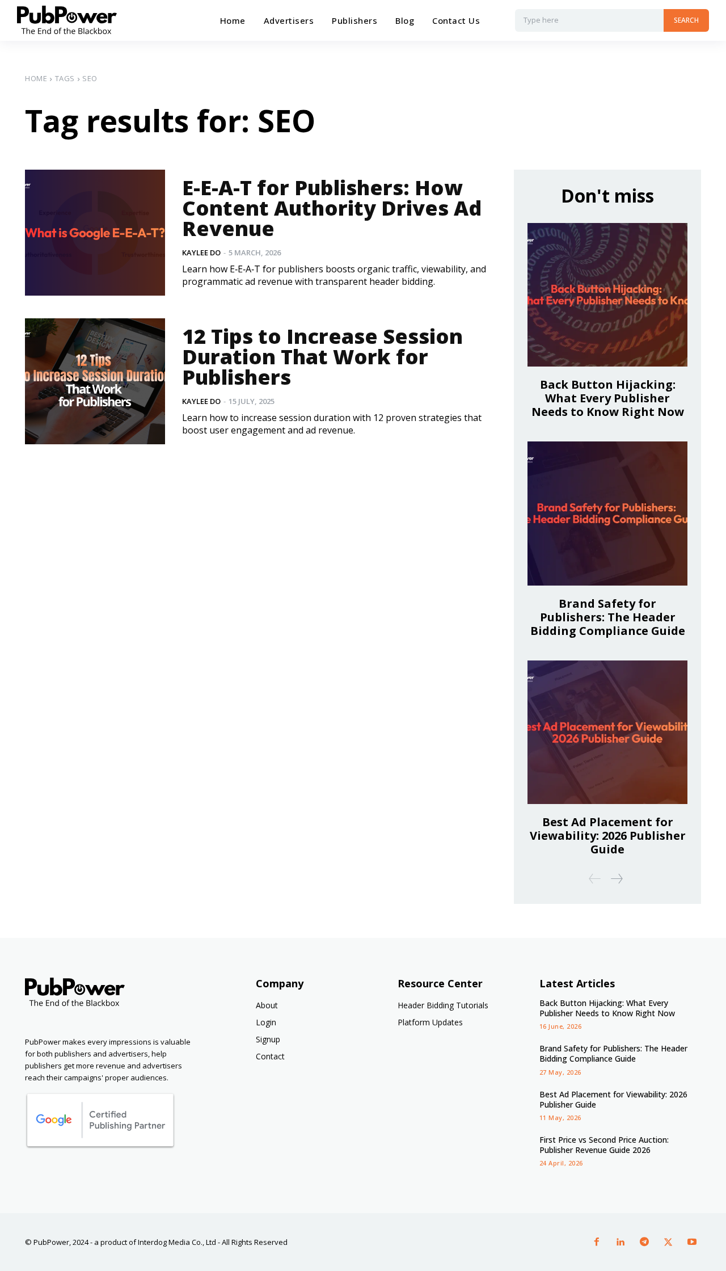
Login (266, 1022)
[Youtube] (692, 1242)
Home (36, 78)
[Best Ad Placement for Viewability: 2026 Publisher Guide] (607, 732)
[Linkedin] (620, 1242)
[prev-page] (594, 878)
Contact (270, 1056)
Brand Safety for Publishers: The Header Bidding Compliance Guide (607, 617)
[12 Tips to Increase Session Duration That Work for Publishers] (95, 381)
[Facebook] (597, 1242)
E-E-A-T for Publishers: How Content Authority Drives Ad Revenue (332, 208)
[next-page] (616, 878)
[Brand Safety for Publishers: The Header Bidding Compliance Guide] (607, 513)
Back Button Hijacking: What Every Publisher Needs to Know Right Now (607, 398)
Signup (268, 1039)
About (267, 1005)
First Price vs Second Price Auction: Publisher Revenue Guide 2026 (604, 1144)
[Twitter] (668, 1242)
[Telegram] (644, 1242)
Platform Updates (430, 1022)
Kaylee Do (201, 252)
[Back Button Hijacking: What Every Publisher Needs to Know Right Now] (607, 295)
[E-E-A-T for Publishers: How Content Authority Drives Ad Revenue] (95, 233)
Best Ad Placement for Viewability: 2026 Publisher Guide (608, 835)
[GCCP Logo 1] (100, 1145)
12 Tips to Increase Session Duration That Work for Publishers (322, 356)
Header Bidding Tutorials (443, 1005)
